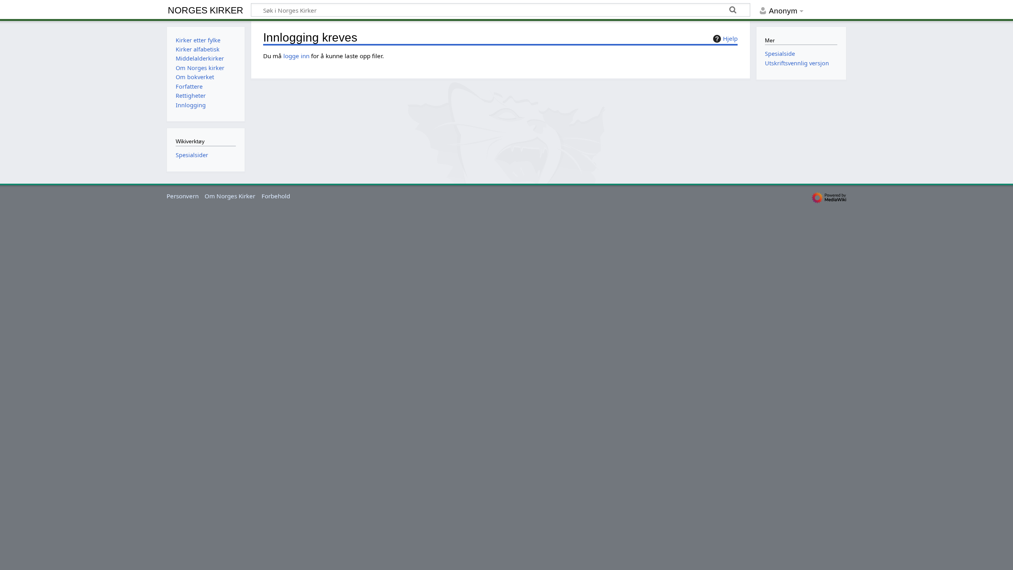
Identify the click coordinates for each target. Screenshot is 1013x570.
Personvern (183, 196)
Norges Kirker (205, 10)
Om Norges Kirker (230, 196)
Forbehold (276, 196)
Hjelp (730, 38)
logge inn (296, 56)
